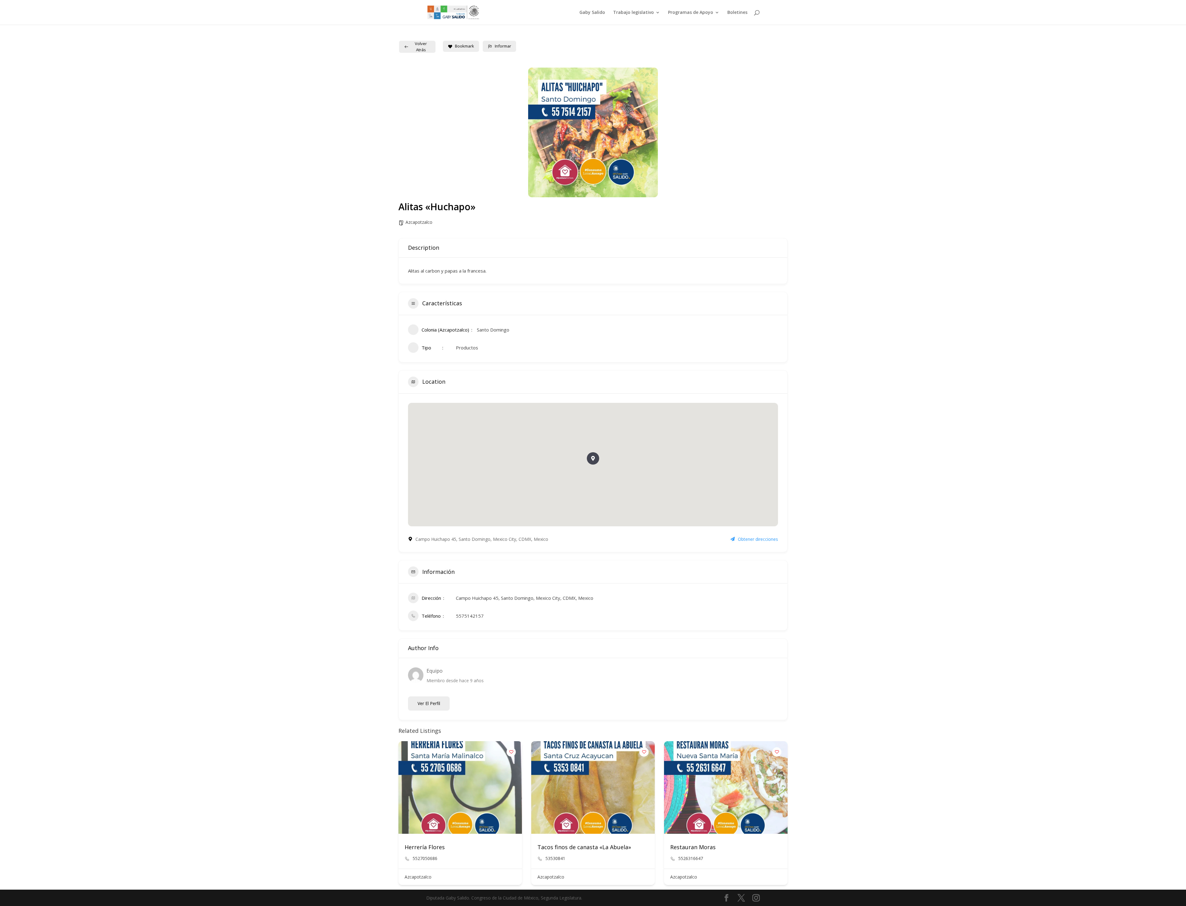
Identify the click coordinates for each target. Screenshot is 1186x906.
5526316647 (690, 858)
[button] (593, 458)
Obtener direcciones (758, 539)
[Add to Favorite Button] (511, 752)
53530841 (555, 858)
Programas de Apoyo (690, 12)
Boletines (737, 12)
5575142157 (470, 616)
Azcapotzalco (419, 222)
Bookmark (464, 46)
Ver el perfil (429, 703)
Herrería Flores (425, 847)
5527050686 (425, 858)
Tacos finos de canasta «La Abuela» (584, 847)
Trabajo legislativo (633, 12)
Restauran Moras (693, 847)
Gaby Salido (592, 12)
